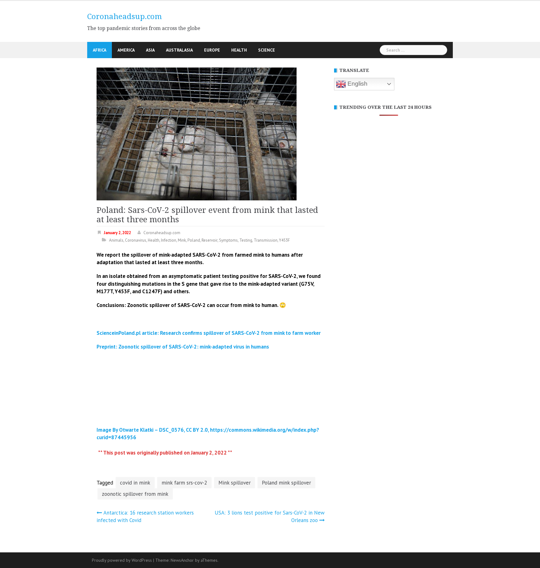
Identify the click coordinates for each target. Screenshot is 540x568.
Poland (194, 240)
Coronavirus (135, 240)
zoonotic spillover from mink (135, 493)
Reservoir (210, 240)
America (126, 50)
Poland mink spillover (286, 482)
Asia (150, 50)
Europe (212, 50)
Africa (99, 50)
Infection (168, 240)
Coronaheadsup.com (124, 16)
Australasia (179, 50)
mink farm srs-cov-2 (184, 482)
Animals (116, 240)
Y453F (284, 240)
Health (239, 50)
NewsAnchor (182, 560)
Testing (245, 240)
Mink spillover (234, 482)
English (357, 83)
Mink (182, 240)
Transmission (266, 240)
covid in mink (135, 482)
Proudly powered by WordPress (122, 560)
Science (266, 50)
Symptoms (228, 240)
